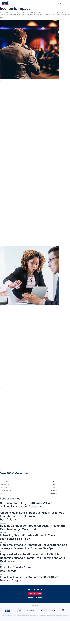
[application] (41, 3)
